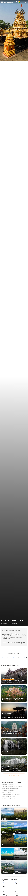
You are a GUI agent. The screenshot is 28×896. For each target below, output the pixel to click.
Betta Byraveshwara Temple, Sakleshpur (10, 794)
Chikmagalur (5, 819)
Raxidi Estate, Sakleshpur (7, 790)
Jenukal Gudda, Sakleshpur (8, 792)
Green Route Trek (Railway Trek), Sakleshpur (11, 786)
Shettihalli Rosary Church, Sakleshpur (10, 788)
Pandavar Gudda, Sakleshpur (8, 798)
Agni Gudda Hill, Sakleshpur (8, 784)
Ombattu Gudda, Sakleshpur (8, 796)
